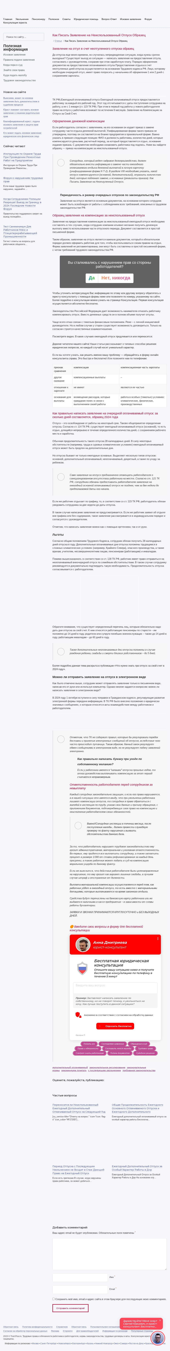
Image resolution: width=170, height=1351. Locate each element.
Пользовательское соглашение (105, 1327)
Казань (90, 1343)
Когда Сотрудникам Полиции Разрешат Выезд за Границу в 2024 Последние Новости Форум (22, 203)
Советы (66, 19)
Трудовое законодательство (19, 80)
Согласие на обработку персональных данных (25, 1331)
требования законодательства (139, 1070)
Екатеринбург (78, 1343)
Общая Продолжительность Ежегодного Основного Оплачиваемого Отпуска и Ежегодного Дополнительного (137, 1108)
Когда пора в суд (12, 64)
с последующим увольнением (104, 1070)
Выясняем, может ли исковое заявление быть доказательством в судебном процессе (21, 101)
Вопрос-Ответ (109, 19)
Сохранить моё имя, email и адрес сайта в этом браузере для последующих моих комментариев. (110, 1299)
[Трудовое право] (26, 9)
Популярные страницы (142, 1331)
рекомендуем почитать (73, 1070)
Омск (116, 1343)
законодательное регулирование (107, 1067)
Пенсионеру (38, 19)
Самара (124, 1343)
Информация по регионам (114, 1331)
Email (112, 1289)
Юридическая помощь (86, 19)
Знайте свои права (14, 70)
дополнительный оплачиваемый (70, 1067)
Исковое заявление (130, 19)
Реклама (55, 1331)
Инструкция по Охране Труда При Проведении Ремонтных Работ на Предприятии (22, 157)
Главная (7, 19)
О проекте (68, 1331)
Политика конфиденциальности (37, 1327)
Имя (112, 1277)
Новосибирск (64, 1343)
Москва (35, 1343)
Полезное (53, 19)
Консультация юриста (15, 22)
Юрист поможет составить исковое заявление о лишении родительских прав (21, 113)
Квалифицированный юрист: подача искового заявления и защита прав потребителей (21, 124)
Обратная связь (10, 1327)
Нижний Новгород (103, 1343)
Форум (148, 19)
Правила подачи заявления (19, 59)
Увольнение (22, 19)
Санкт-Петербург (48, 1343)
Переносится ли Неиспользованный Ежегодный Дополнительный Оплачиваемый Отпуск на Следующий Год (78, 1108)
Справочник (62, 1327)
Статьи (58, 41)
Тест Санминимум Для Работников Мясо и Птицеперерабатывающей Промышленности (20, 231)
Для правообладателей (87, 1331)
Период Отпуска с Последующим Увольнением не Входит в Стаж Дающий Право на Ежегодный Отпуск (78, 1170)
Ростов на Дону (136, 1343)
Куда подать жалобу (15, 75)
